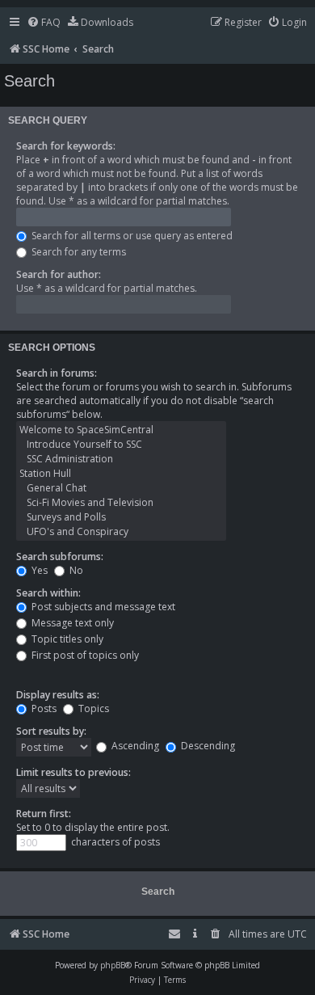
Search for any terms (77, 252)
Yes (38, 570)
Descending (206, 746)
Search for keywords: (66, 146)
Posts (43, 708)
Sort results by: (51, 731)
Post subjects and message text (102, 606)
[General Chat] (121, 488)
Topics (92, 708)
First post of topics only (84, 655)
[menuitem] (44, 23)
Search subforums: (59, 556)
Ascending (134, 746)
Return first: (43, 813)
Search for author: (58, 274)
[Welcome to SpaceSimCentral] (121, 430)
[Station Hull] (121, 473)
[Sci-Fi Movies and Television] (121, 502)
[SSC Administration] (121, 459)
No (75, 570)
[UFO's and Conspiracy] (121, 532)
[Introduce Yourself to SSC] (121, 444)
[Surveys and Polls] (121, 517)
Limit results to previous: (73, 772)
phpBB (112, 965)
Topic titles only (66, 639)
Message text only (71, 623)
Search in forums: (56, 373)
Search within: (48, 593)
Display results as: (57, 695)
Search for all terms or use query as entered (131, 235)
